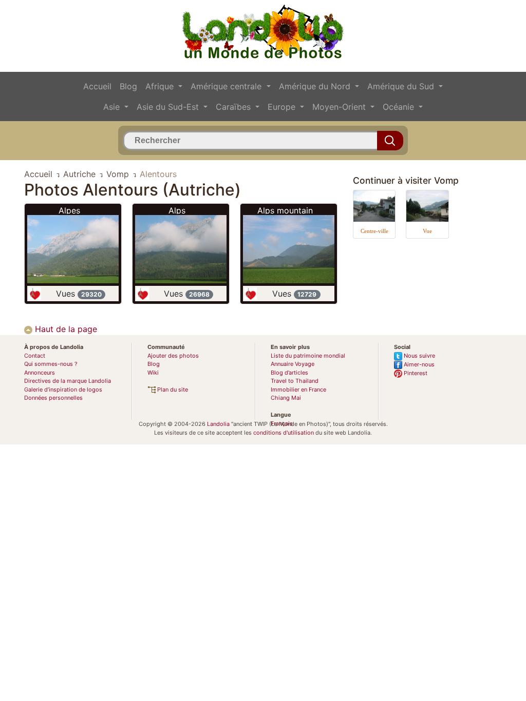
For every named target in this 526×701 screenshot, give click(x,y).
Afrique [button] (160, 86)
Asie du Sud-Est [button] (169, 107)
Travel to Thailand (294, 380)
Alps (176, 210)
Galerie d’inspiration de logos (63, 389)
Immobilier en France (298, 389)
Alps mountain (285, 210)
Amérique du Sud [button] (402, 86)
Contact (34, 355)
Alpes (69, 210)
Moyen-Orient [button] (340, 107)
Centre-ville (374, 231)
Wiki (153, 372)
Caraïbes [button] (234, 107)
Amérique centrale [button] (227, 86)
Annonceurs (39, 372)
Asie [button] (112, 107)
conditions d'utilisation (283, 432)
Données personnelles (53, 397)
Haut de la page (64, 329)
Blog (128, 86)
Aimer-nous (418, 364)
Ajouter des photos (173, 355)
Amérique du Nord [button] (316, 86)
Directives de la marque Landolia (67, 380)
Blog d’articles (289, 372)
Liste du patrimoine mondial (308, 355)
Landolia (218, 423)
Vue (427, 231)
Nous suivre (418, 355)
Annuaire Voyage (292, 363)
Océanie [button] (400, 107)
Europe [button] (283, 107)
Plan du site (172, 389)
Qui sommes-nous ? (51, 363)
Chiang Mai (286, 397)
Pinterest (414, 373)
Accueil (97, 86)
